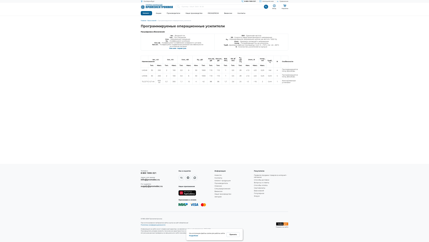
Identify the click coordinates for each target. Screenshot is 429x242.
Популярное (259, 193)
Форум (257, 196)
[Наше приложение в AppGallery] (196, 193)
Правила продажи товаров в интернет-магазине (270, 176)
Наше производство (222, 194)
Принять (233, 234)
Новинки (218, 186)
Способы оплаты (261, 185)
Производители (221, 183)
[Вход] (274, 5)
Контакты (218, 178)
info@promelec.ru (150, 180)
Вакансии (218, 191)
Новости (218, 175)
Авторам (218, 197)
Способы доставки (261, 180)
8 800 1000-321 (148, 173)
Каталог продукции (222, 181)
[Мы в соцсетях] (181, 177)
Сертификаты (259, 188)
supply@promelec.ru (152, 186)
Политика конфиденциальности (153, 225)
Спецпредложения (222, 189)
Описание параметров (177, 48)
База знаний (259, 191)
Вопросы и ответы (261, 183)
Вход (274, 8)
